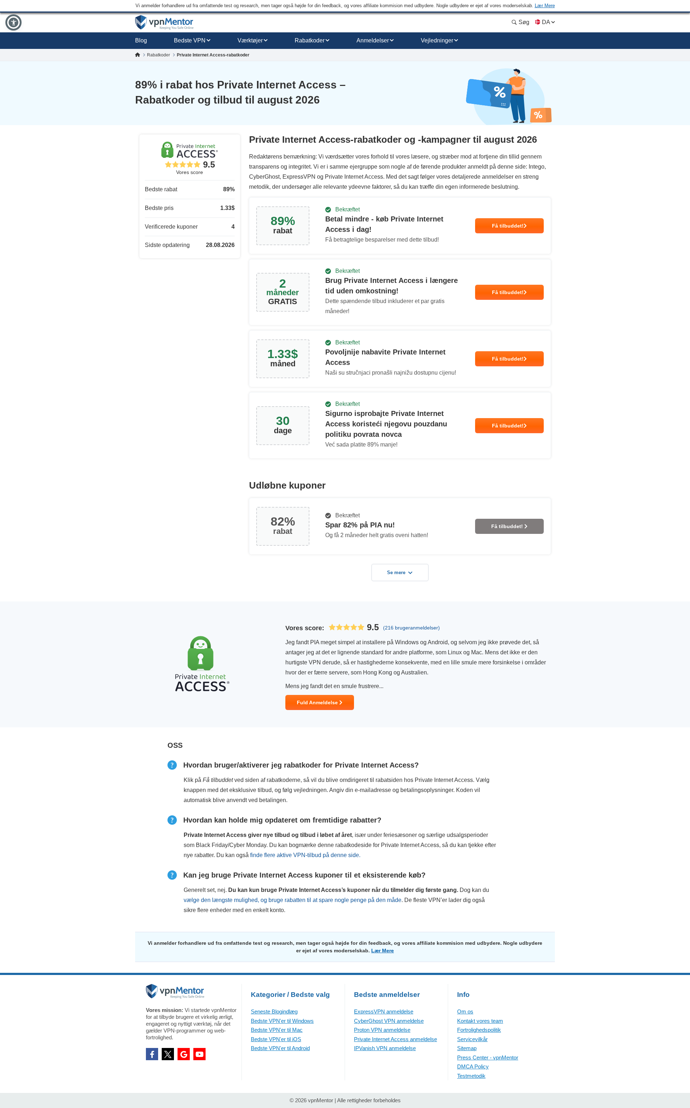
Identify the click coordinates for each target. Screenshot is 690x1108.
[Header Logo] (164, 22)
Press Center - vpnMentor (487, 1057)
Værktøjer (250, 40)
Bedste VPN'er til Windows (282, 1021)
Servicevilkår (472, 1039)
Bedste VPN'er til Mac (277, 1030)
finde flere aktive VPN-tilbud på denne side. (305, 855)
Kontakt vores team (480, 1021)
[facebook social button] (152, 1054)
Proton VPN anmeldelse (382, 1030)
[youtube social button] (199, 1054)
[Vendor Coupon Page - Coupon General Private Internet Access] (400, 226)
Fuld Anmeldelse (318, 702)
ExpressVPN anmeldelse (383, 1011)
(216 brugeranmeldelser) (411, 628)
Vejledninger (437, 40)
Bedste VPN (190, 40)
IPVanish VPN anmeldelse (385, 1048)
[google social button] (184, 1054)
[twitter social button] (168, 1054)
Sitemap (467, 1048)
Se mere (396, 572)
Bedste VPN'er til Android (280, 1048)
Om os (465, 1011)
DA (545, 22)
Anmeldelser (372, 40)
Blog (141, 40)
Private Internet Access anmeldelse (395, 1039)
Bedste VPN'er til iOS (276, 1039)
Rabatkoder (310, 40)
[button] (13, 22)
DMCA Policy (473, 1066)
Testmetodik (471, 1076)
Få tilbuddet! (508, 226)
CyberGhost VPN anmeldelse (389, 1021)
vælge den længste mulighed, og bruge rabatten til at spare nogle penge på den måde (292, 900)
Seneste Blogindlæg (274, 1011)
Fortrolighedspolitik (479, 1030)
